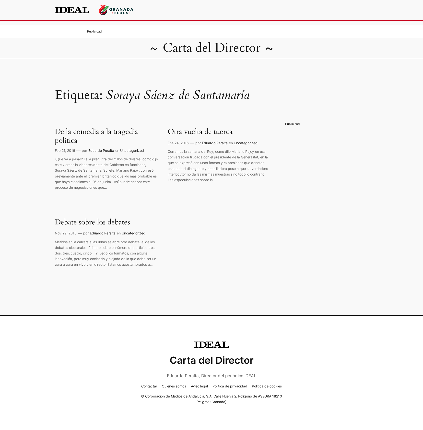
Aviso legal (199, 386)
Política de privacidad (229, 386)
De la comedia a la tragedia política (96, 136)
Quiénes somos (174, 386)
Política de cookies (267, 386)
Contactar (149, 386)
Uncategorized (132, 150)
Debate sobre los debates (92, 222)
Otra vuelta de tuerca (200, 132)
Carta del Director (211, 47)
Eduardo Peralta (101, 150)
